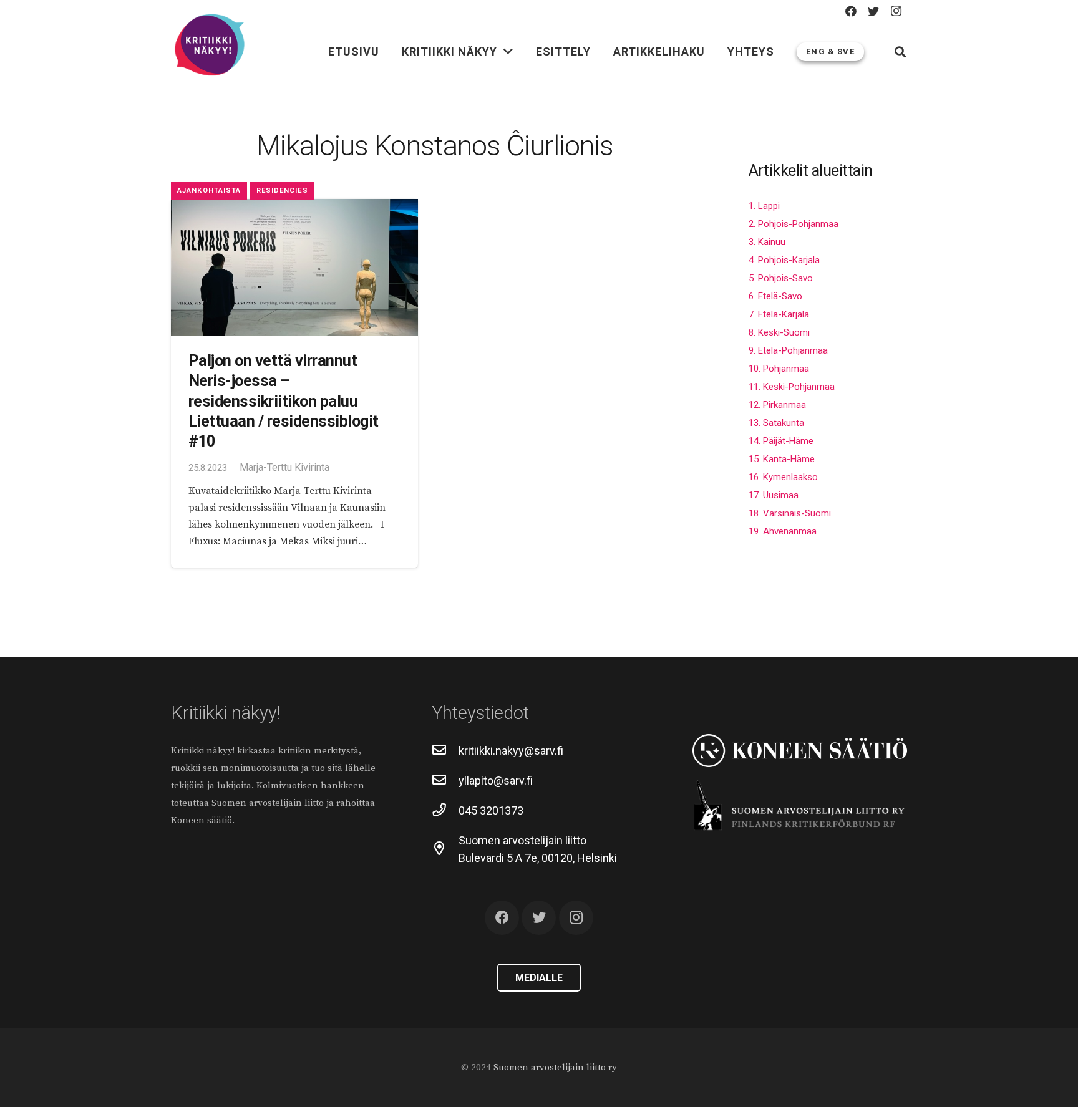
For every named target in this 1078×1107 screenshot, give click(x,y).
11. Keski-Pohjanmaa (792, 386)
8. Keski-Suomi (779, 332)
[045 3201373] (445, 810)
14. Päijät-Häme (781, 441)
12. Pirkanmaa (777, 404)
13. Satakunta (776, 422)
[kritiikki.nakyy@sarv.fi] (445, 751)
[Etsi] (900, 51)
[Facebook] (851, 11)
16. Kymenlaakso (783, 477)
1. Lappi (764, 205)
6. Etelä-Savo (775, 296)
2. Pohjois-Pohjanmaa (793, 224)
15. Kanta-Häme (782, 459)
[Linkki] (209, 45)
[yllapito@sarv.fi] (445, 781)
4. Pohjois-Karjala (784, 260)
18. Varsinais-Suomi (790, 513)
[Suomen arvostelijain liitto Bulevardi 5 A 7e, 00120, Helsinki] (445, 849)
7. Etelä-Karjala (779, 314)
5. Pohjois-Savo (781, 278)
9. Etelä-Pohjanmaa (788, 350)
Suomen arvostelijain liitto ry (555, 1067)
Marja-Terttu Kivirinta (284, 467)
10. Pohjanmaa (779, 368)
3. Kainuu (767, 242)
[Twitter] (873, 11)
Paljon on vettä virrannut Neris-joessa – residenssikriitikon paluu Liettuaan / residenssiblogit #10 (283, 401)
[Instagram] (896, 11)
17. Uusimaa (774, 495)
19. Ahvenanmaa (783, 531)
